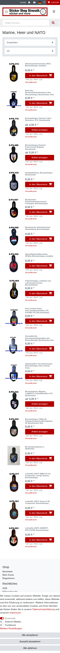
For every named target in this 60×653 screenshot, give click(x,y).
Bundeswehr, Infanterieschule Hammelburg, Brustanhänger (37, 228)
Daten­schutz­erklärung (43, 609)
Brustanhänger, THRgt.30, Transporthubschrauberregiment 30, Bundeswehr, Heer (39, 421)
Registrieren (8, 578)
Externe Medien (13, 621)
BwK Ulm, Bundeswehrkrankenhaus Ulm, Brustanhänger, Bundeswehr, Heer (39, 93)
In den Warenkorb (38, 75)
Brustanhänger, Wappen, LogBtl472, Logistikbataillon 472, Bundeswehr (39, 393)
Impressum (15, 612)
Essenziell (10, 618)
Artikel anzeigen (40, 130)
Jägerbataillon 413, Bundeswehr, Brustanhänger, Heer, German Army (38, 366)
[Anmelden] (29, 2)
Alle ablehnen (30, 648)
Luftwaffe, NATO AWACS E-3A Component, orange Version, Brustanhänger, (37, 476)
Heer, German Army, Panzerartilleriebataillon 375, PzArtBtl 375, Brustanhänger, (37, 310)
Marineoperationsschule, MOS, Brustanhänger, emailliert (38, 65)
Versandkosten (31, 82)
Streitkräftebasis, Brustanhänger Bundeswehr (38, 174)
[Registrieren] (35, 2)
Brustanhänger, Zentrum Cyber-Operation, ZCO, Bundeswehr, (38, 119)
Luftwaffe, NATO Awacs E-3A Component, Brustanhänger (37, 502)
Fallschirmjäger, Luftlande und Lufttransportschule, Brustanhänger (38, 283)
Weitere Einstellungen (11, 628)
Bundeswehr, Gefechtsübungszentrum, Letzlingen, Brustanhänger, (36, 202)
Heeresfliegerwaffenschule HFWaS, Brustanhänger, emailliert (39, 255)
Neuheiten (7, 571)
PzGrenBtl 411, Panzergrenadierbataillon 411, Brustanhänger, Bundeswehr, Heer (39, 338)
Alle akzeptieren (30, 635)
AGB (4, 588)
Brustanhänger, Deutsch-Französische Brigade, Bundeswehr (35, 147)
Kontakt (23, 2)
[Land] (39, 2)
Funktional (10, 625)
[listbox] (13, 99)
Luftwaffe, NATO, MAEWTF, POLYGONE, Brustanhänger (37, 529)
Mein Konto (8, 575)
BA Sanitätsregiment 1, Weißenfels (34, 448)
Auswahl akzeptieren (30, 641)
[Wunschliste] (44, 2)
